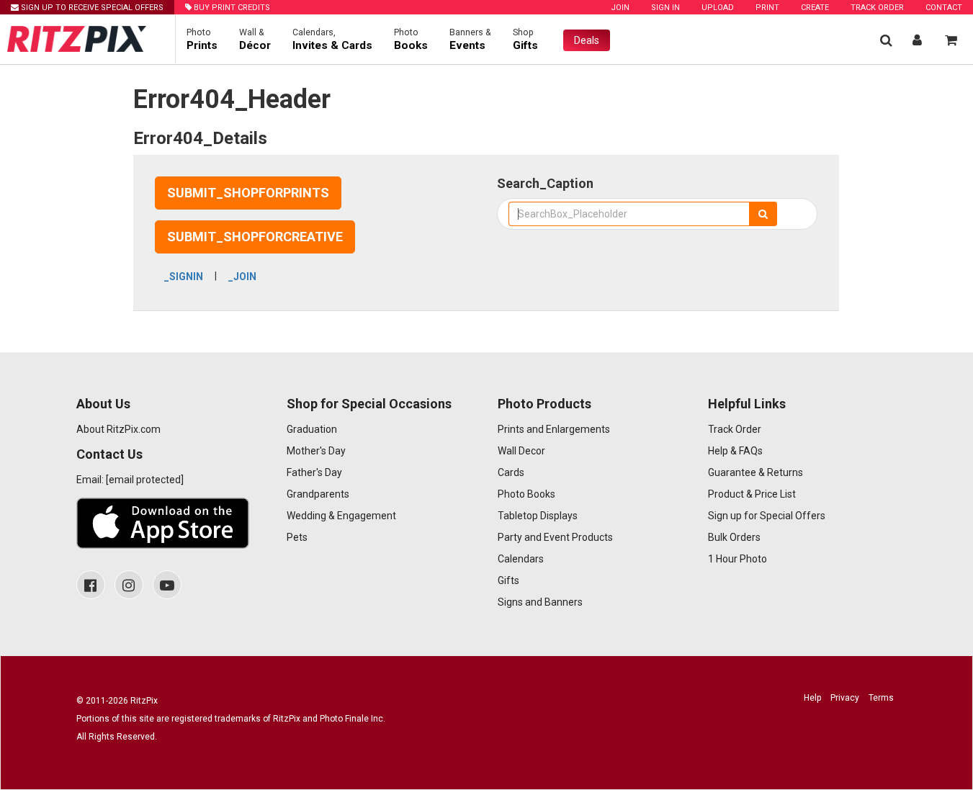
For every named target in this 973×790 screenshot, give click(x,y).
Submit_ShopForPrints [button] (248, 192)
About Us (103, 403)
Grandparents (318, 494)
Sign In (665, 7)
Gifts (508, 580)
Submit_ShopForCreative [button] (255, 236)
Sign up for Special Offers (766, 515)
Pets (297, 537)
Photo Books (526, 494)
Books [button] (411, 39)
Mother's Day (316, 451)
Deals (586, 40)
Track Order (877, 7)
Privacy (844, 698)
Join (620, 7)
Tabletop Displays (538, 515)
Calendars (521, 559)
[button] (886, 40)
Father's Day (314, 472)
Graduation (312, 429)
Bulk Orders (734, 537)
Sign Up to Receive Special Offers (91, 7)
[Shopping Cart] (951, 40)
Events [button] (470, 39)
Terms (881, 698)
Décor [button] (255, 39)
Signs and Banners (540, 602)
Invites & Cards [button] (332, 39)
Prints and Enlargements (554, 429)
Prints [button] (202, 39)
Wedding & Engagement (341, 515)
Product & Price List (752, 494)
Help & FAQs (735, 451)
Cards (511, 472)
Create (815, 7)
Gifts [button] (525, 39)
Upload (717, 7)
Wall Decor (521, 451)
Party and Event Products (555, 537)
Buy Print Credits (231, 7)
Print (767, 7)
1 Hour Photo (737, 559)
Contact (943, 7)
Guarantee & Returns (755, 472)
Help (812, 698)
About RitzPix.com (118, 429)
